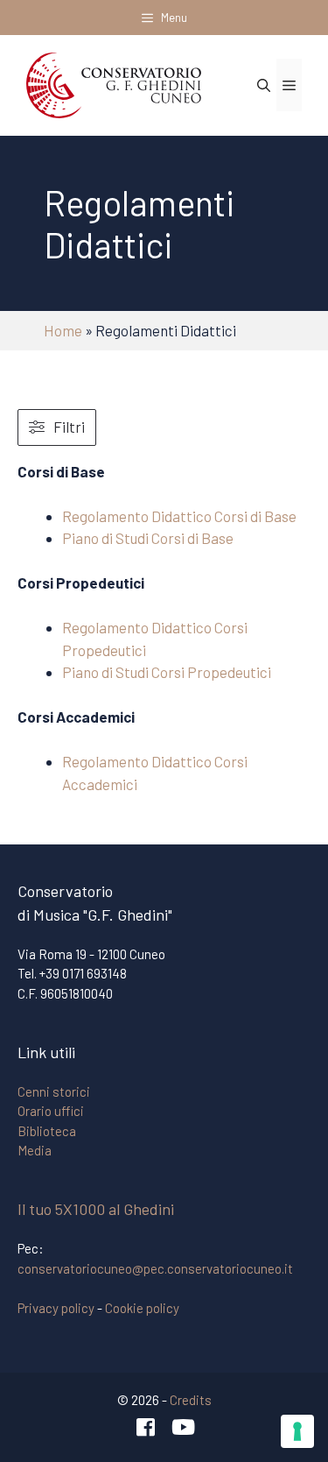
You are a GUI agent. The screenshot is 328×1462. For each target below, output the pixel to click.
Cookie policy (142, 1308)
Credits (191, 1400)
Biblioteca (46, 1131)
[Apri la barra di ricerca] (263, 85)
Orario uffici (50, 1111)
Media (34, 1150)
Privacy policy (55, 1308)
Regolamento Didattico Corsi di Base (179, 516)
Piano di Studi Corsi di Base (148, 538)
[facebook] (145, 1427)
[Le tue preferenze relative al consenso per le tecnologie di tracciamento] (297, 1431)
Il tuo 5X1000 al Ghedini (95, 1208)
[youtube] (183, 1427)
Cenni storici (53, 1091)
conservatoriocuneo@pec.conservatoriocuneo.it (155, 1268)
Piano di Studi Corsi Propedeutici (166, 672)
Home (63, 330)
